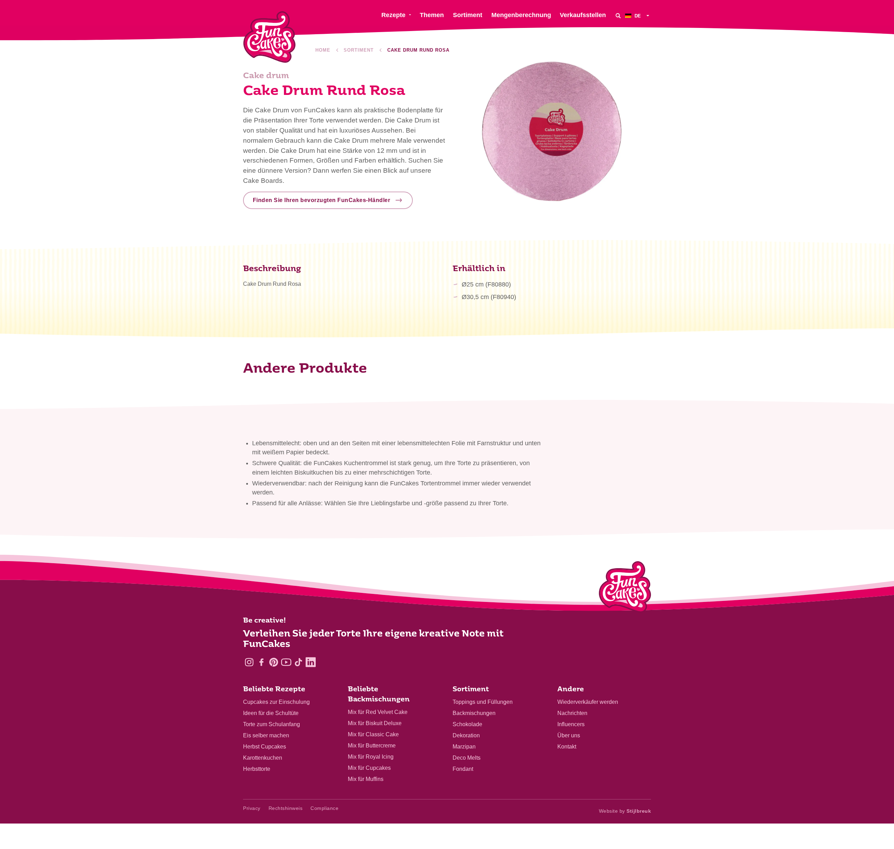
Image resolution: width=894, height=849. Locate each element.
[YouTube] (286, 662)
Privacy (252, 808)
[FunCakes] (269, 37)
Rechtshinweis (286, 808)
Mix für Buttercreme (372, 746)
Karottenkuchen (262, 758)
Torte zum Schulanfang (271, 724)
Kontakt (566, 747)
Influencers (571, 724)
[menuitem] (638, 15)
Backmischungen (474, 713)
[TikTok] (298, 662)
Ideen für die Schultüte (271, 713)
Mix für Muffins (365, 779)
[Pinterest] (274, 662)
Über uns (568, 735)
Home (322, 50)
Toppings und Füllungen (483, 702)
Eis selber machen (266, 735)
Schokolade (467, 724)
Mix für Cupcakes (369, 768)
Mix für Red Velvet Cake (378, 712)
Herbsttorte (256, 769)
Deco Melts (467, 758)
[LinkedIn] (311, 662)
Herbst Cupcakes (264, 747)
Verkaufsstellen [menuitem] (583, 15)
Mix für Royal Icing (371, 757)
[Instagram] (249, 662)
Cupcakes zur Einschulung (276, 702)
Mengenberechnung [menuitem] (521, 15)
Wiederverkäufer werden (587, 702)
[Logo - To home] (625, 588)
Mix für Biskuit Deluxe (375, 723)
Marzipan (464, 747)
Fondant (463, 769)
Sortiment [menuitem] (467, 15)
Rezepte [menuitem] (393, 15)
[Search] (618, 15)
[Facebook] (261, 662)
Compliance (324, 808)
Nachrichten (572, 713)
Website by (625, 811)
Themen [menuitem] (432, 15)
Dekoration (466, 735)
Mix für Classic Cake (373, 734)
